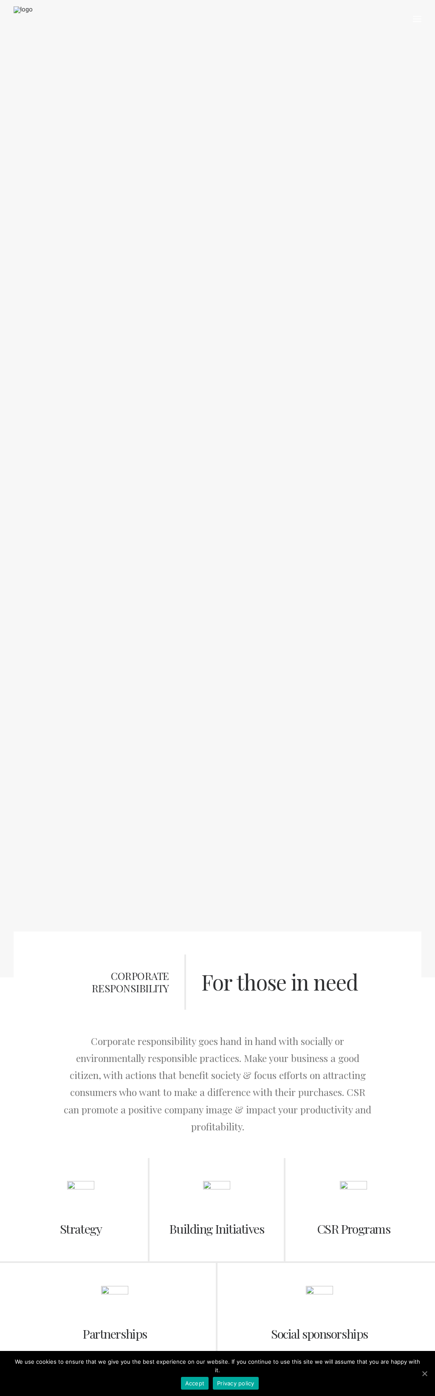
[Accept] (424, 1373)
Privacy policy (235, 1383)
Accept (195, 1383)
